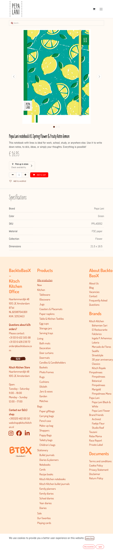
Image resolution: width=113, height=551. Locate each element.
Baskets (43, 367)
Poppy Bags (45, 435)
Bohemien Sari (99, 325)
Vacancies (94, 292)
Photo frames (46, 372)
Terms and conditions (100, 461)
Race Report (95, 440)
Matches (43, 401)
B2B (18, 359)
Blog (91, 287)
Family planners (47, 488)
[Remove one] (12, 174)
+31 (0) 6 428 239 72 (20, 341)
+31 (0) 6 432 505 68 (20, 337)
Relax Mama (95, 436)
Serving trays (46, 333)
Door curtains (46, 353)
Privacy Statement (98, 469)
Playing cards (44, 523)
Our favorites (44, 518)
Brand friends (96, 415)
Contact (93, 296)
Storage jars (45, 328)
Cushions (44, 381)
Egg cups (44, 323)
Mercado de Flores (101, 346)
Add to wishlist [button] (19, 181)
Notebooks (44, 464)
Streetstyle (97, 355)
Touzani (93, 432)
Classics (96, 363)
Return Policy (96, 478)
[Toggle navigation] (101, 9)
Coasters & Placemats (50, 309)
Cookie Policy (96, 465)
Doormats (44, 357)
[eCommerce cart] (94, 9)
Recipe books (46, 474)
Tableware (44, 294)
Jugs (42, 304)
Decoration (45, 348)
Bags (39, 406)
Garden (43, 396)
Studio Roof (98, 427)
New (39, 285)
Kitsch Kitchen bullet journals (54, 484)
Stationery (42, 450)
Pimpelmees (95, 372)
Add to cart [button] (41, 174)
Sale (39, 513)
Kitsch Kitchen (96, 321)
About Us (94, 283)
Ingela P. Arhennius (102, 338)
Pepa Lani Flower (101, 410)
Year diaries (45, 503)
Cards (42, 469)
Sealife (95, 351)
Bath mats (44, 343)
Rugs (42, 377)
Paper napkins (47, 314)
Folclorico (97, 334)
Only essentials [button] (89, 547)
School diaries (46, 498)
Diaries (43, 508)
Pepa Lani (94, 398)
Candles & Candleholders (52, 362)
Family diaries (46, 493)
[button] (13, 76)
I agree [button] (100, 547)
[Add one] (25, 174)
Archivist (96, 419)
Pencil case (45, 420)
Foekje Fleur (98, 423)
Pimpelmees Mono (101, 393)
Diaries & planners (49, 460)
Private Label (96, 444)
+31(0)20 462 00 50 (19, 418)
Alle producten (45, 280)
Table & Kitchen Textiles (51, 318)
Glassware (44, 299)
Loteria (95, 342)
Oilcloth (43, 386)
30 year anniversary (102, 359)
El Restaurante (99, 329)
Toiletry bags (46, 440)
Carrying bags (46, 416)
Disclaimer (94, 474)
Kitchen (41, 290)
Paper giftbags (47, 411)
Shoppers (44, 430)
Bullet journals (46, 455)
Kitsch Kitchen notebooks (52, 479)
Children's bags (47, 445)
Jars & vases (46, 391)
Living (40, 338)
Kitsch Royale (99, 368)
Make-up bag (46, 425)
